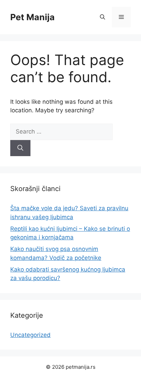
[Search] (20, 148)
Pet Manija (32, 17)
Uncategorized (30, 334)
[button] (102, 17)
